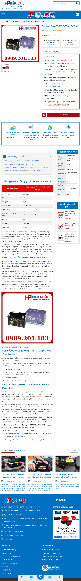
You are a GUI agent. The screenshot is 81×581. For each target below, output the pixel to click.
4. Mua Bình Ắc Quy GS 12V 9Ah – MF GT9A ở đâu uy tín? (25, 170)
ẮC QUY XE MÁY (7, 560)
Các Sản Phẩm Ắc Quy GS (21, 347)
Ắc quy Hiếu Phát (22, 407)
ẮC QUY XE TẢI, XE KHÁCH (10, 556)
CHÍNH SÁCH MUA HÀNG (50, 550)
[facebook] (66, 524)
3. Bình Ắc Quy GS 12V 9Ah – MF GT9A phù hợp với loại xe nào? (27, 167)
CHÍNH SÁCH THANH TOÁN (51, 553)
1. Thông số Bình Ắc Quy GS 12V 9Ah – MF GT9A (22, 161)
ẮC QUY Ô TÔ (6, 553)
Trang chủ (4, 21)
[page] (57, 500)
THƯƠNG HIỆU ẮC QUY (9, 550)
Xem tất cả (74, 451)
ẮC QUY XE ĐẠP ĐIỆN (9, 563)
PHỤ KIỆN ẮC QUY (7, 566)
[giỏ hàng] (22, 577)
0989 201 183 (15, 6)
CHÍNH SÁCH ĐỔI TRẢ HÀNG (52, 556)
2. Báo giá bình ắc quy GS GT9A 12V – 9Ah (20, 164)
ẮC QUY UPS (6, 573)
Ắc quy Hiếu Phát (7, 282)
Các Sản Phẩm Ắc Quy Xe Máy (22, 381)
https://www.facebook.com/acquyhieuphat (28, 440)
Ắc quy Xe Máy (15, 21)
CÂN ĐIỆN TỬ (6, 570)
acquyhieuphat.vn (18, 437)
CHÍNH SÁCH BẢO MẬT (50, 560)
